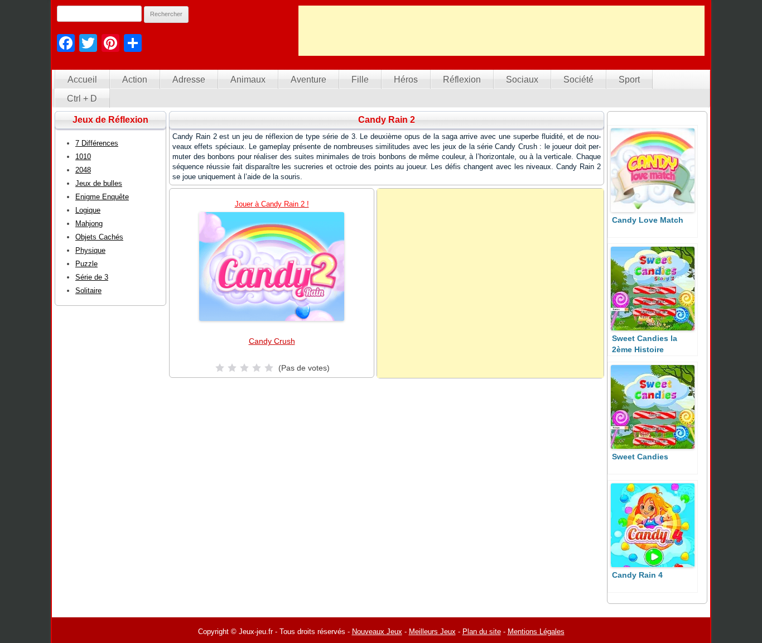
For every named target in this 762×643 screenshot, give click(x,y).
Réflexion (462, 79)
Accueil (82, 79)
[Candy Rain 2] (272, 266)
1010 (83, 156)
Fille (360, 79)
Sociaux (522, 79)
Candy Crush (272, 341)
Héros (406, 79)
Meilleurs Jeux (432, 631)
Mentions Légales (536, 631)
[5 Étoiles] (268, 367)
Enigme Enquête (102, 197)
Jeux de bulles (98, 183)
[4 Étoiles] (256, 367)
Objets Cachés (99, 237)
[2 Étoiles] (232, 367)
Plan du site (481, 631)
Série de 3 (91, 277)
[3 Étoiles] (244, 367)
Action (134, 79)
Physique (90, 250)
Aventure (308, 79)
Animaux (248, 79)
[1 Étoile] (219, 367)
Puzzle (86, 264)
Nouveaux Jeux (377, 631)
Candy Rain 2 (386, 119)
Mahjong (89, 223)
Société (578, 79)
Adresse (188, 79)
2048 (83, 170)
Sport (629, 79)
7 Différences (96, 143)
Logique (87, 210)
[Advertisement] (501, 31)
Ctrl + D (82, 98)
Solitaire (88, 290)
